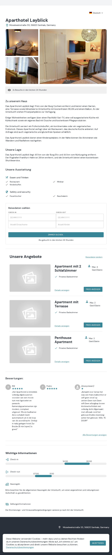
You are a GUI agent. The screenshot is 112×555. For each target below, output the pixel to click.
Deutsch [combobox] (97, 13)
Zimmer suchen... (56, 234)
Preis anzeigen (93, 289)
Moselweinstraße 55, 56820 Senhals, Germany (86, 527)
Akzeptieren (98, 543)
